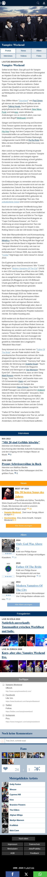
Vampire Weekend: (12, 512)
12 (9, 599)
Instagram (10, 715)
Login (44, 3)
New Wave (36, 109)
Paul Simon (38, 101)
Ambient (41, 390)
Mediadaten (12, 849)
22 (40, 576)
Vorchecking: (10, 518)
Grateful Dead (31, 364)
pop (16, 112)
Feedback (34, 853)
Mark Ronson (7, 376)
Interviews (8, 56)
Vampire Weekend (13, 45)
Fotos (39, 56)
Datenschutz (34, 844)
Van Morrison (31, 370)
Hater (28, 768)
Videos (23, 56)
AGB (12, 853)
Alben (38, 51)
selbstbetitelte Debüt (10, 202)
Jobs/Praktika (34, 849)
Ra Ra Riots (34, 140)
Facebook (10, 695)
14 (15, 557)
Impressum (12, 844)
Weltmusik (21, 118)
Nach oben (23, 839)
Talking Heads (14, 106)
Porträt (8, 51)
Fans (10, 768)
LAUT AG (30, 868)
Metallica (6, 240)
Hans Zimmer (22, 387)
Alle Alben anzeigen (23, 605)
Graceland (23, 101)
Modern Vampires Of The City (24, 268)
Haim (20, 381)
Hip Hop (5, 131)
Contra (5, 255)
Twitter (9, 705)
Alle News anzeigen (23, 526)
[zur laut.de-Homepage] (3, 3)
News (23, 51)
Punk (4, 112)
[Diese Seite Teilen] (12, 874)
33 (30, 509)
